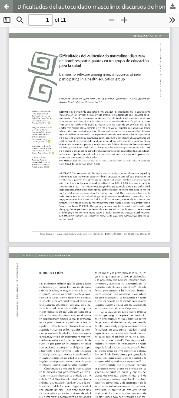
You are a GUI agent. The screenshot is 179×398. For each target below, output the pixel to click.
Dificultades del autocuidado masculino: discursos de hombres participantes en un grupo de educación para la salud (98, 6)
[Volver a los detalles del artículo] (6, 6)
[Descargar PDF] (172, 6)
